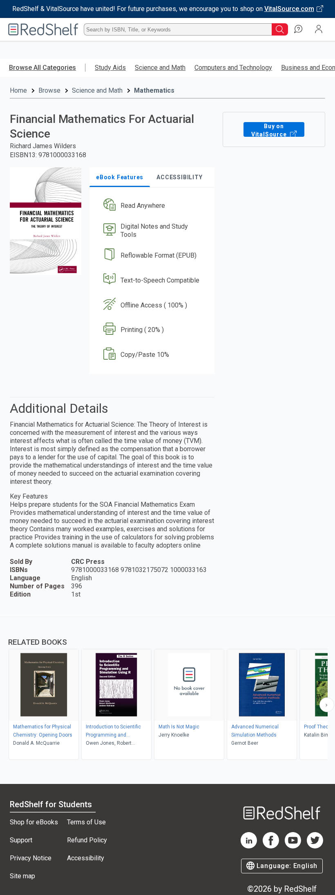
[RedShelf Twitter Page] (315, 846)
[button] (151, 206)
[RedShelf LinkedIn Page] (249, 846)
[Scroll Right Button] (326, 704)
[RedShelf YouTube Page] (293, 846)
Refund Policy (87, 840)
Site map (22, 876)
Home (18, 90)
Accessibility (85, 858)
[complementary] (167, 689)
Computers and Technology (233, 67)
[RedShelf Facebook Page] (271, 846)
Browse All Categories (42, 67)
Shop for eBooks (34, 822)
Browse (49, 90)
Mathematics (154, 90)
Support (21, 840)
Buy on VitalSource (269, 130)
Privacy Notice (30, 858)
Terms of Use (86, 822)
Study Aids (110, 67)
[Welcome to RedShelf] (43, 29)
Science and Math (160, 67)
